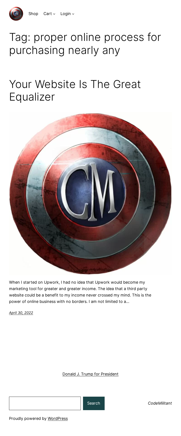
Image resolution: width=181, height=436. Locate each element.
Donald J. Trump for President (90, 374)
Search (93, 403)
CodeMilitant (160, 403)
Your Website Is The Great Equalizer (75, 90)
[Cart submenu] (54, 14)
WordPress (58, 418)
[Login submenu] (73, 14)
